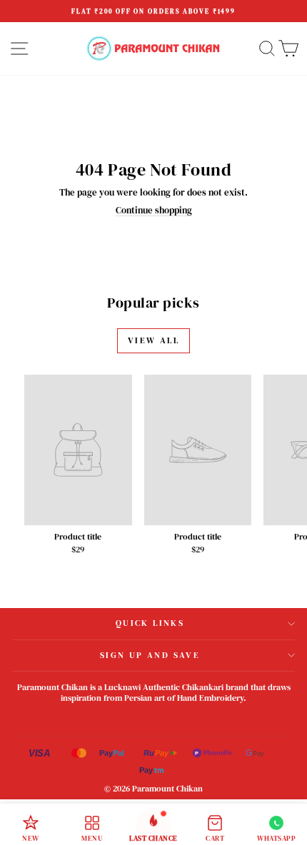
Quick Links (150, 623)
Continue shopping (154, 210)
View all (153, 340)
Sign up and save (150, 655)
